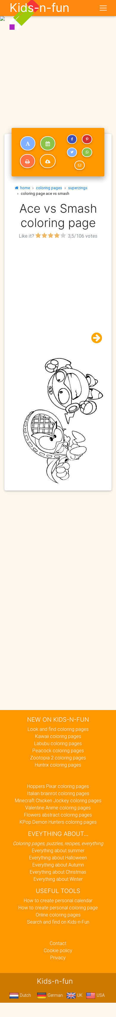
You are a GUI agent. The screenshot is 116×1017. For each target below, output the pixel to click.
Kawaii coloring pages (58, 736)
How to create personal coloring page (58, 908)
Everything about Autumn (58, 865)
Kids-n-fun (39, 7)
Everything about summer (58, 850)
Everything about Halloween (58, 858)
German (54, 995)
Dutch (25, 995)
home (24, 187)
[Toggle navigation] (103, 8)
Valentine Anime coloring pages (58, 808)
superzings (77, 187)
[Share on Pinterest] (87, 139)
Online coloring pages (58, 915)
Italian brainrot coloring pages (58, 793)
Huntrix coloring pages (58, 765)
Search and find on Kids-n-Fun (58, 922)
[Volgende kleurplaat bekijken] (94, 338)
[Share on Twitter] (72, 152)
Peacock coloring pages (58, 750)
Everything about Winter (58, 879)
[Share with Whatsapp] (87, 152)
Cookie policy (58, 950)
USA (100, 995)
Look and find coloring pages (58, 729)
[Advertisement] (58, 60)
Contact (58, 943)
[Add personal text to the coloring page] (27, 143)
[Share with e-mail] (79, 165)
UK (79, 995)
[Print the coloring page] (27, 161)
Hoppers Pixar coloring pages (58, 786)
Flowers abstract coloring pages (58, 815)
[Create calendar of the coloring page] (47, 143)
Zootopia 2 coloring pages (58, 758)
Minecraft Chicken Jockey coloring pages (58, 800)
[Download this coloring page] (48, 161)
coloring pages (49, 187)
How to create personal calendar (58, 900)
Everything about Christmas (58, 872)
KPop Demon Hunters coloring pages (58, 822)
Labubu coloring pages (58, 743)
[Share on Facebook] (72, 139)
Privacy (58, 957)
